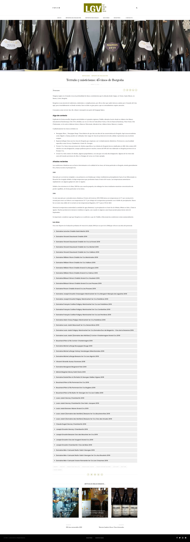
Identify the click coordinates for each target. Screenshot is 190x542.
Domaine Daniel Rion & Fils (73, 466)
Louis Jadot (116, 466)
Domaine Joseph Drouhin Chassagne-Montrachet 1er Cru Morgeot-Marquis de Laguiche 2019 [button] (91, 294)
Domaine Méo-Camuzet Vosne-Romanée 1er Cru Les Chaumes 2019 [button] (82, 461)
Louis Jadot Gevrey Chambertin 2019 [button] (70, 398)
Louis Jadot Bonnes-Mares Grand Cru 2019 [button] (72, 408)
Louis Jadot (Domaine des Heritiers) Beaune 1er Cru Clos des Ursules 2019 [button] (84, 419)
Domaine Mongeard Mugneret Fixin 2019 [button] (71, 367)
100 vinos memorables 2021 (74, 527)
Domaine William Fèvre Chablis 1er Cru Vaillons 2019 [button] (75, 263)
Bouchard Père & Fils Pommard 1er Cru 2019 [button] (72, 382)
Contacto (129, 18)
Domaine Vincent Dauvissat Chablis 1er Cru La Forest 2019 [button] (78, 242)
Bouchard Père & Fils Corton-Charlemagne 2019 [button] (74, 341)
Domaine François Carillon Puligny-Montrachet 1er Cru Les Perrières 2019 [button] (83, 315)
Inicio (59, 18)
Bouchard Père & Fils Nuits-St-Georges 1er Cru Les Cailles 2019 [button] (79, 393)
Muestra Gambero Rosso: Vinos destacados (111, 527)
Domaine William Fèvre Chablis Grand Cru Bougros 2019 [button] (77, 268)
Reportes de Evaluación (73, 18)
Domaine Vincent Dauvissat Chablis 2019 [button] (71, 236)
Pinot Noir (123, 466)
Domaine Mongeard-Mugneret (103, 466)
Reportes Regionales (92, 18)
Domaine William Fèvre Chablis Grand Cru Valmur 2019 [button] (77, 273)
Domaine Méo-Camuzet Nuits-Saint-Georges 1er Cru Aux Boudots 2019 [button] (83, 455)
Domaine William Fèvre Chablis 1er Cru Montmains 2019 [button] (77, 257)
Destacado (86, 76)
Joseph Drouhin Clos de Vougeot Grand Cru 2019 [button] (74, 440)
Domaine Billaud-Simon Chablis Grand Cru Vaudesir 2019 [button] (77, 278)
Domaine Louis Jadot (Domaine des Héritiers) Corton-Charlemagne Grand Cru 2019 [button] (88, 335)
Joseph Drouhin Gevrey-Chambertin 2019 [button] (72, 429)
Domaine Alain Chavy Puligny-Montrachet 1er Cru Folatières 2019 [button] (80, 320)
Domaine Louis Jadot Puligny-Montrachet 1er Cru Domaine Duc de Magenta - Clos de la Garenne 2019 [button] (95, 330)
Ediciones (106, 18)
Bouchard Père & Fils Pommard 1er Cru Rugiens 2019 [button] (75, 388)
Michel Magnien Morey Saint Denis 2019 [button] (71, 372)
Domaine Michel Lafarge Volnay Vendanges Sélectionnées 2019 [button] (80, 351)
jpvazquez (56, 90)
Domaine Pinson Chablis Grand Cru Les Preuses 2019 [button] (76, 289)
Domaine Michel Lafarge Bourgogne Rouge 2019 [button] (74, 346)
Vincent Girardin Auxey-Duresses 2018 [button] (70, 362)
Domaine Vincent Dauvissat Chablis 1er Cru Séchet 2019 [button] (77, 247)
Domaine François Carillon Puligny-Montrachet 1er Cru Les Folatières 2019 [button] (84, 304)
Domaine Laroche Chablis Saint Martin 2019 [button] (72, 231)
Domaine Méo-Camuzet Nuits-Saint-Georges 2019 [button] (75, 450)
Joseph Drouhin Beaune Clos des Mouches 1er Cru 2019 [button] (77, 434)
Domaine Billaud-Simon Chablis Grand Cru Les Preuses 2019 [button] (78, 283)
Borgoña (56, 466)
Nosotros (117, 18)
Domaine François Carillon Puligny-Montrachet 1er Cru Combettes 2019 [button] (83, 309)
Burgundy (62, 466)
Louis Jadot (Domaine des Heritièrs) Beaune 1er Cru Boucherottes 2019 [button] (83, 414)
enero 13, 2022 (95, 84)
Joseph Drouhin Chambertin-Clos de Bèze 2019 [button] (74, 445)
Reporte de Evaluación (100, 76)
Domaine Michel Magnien (88, 466)
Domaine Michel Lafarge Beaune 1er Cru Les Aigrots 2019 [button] (77, 356)
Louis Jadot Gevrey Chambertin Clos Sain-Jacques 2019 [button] (77, 403)
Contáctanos (99, 538)
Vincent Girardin (58, 469)
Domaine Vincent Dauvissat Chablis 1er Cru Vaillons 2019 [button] (77, 252)
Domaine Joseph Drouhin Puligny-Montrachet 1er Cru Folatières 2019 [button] (82, 299)
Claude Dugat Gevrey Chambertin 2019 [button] (71, 424)
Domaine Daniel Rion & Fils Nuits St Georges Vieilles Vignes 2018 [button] (80, 377)
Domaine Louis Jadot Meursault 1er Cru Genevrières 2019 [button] (77, 325)
